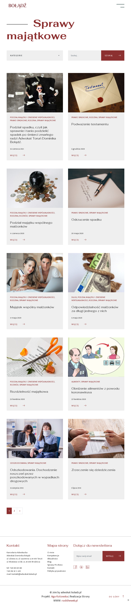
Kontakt (50, 568)
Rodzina (32, 120)
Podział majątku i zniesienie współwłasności (32, 117)
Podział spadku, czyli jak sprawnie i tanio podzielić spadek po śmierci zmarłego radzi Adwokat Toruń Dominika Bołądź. (33, 134)
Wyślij (109, 556)
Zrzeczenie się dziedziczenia (93, 470)
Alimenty (75, 381)
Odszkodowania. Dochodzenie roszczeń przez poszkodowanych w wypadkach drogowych (34, 475)
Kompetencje (53, 555)
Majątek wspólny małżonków (32, 307)
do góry (114, 596)
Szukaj (109, 55)
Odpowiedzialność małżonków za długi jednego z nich (94, 309)
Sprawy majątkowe (46, 120)
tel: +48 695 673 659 (14, 567)
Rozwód (23, 216)
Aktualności (52, 558)
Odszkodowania (18, 463)
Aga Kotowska (59, 596)
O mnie (50, 552)
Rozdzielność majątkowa (29, 392)
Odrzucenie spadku (86, 220)
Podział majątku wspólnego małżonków (31, 224)
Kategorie (16, 55)
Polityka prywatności (56, 571)
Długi (74, 297)
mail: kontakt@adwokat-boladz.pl (22, 574)
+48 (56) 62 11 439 (14, 571)
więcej (14, 155)
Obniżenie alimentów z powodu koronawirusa (95, 390)
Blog (49, 561)
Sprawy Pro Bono (54, 565)
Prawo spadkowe (18, 120)
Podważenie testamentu (89, 124)
